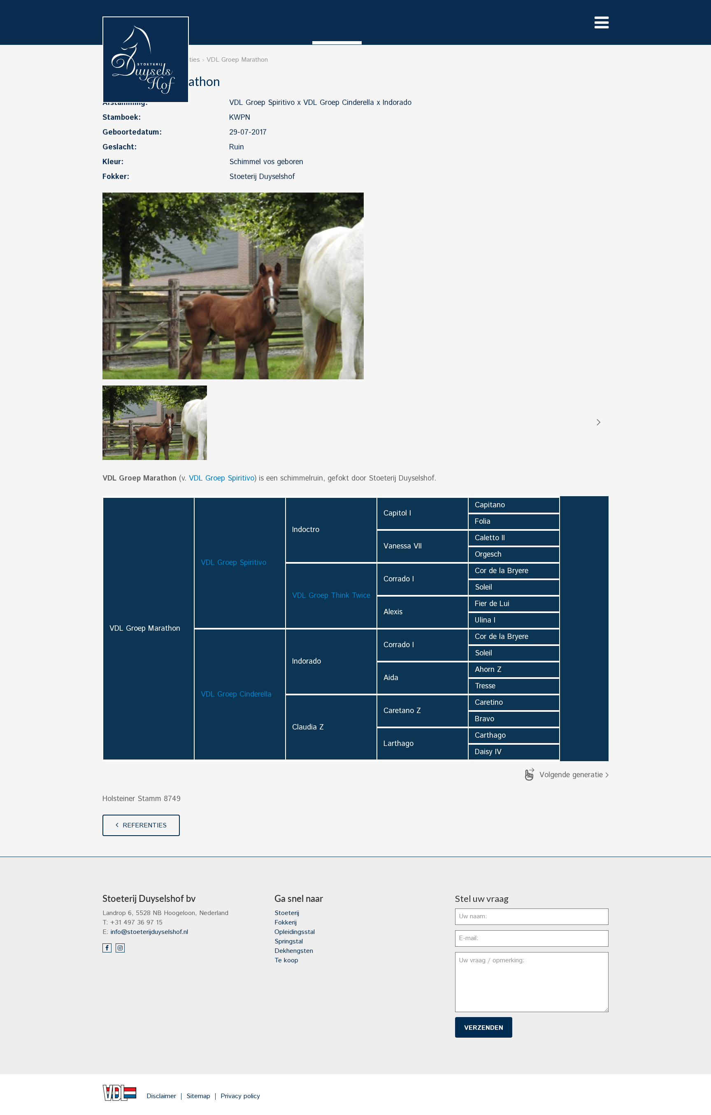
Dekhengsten (293, 951)
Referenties (145, 825)
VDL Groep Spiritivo (221, 478)
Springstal (288, 941)
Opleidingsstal (294, 932)
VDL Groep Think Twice (331, 595)
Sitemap (198, 1096)
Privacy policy (240, 1096)
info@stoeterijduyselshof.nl (149, 932)
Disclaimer (161, 1096)
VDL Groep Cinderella (236, 694)
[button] (598, 422)
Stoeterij (286, 913)
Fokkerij (285, 922)
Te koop (286, 960)
